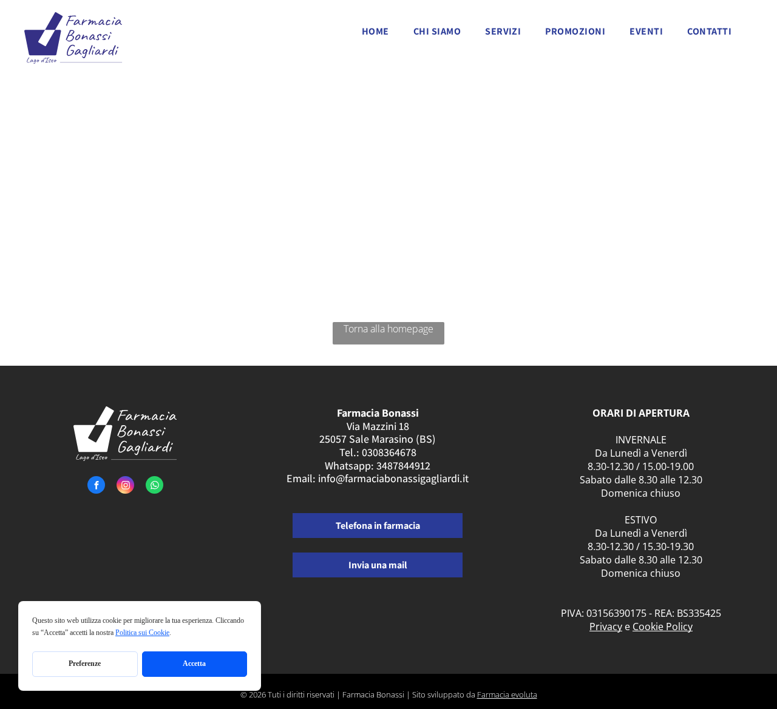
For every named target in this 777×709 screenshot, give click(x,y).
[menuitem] (375, 35)
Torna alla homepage (388, 328)
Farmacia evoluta (507, 694)
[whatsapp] (154, 486)
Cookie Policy (663, 626)
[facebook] (96, 486)
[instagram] (125, 486)
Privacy (605, 626)
